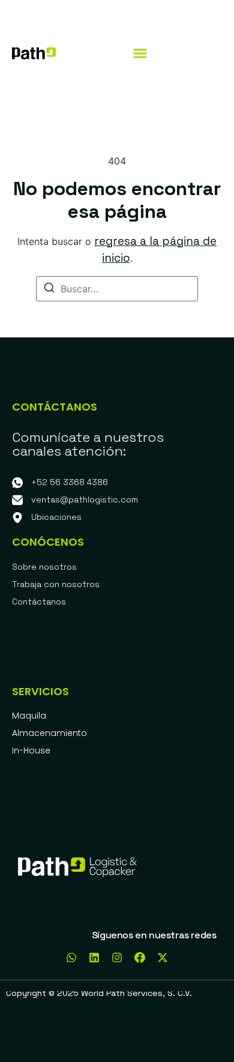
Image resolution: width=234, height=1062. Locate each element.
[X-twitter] (162, 957)
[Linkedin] (94, 957)
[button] (140, 53)
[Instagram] (117, 957)
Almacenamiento (49, 733)
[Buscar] (49, 289)
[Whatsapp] (71, 957)
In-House (31, 750)
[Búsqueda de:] (117, 288)
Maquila (29, 716)
